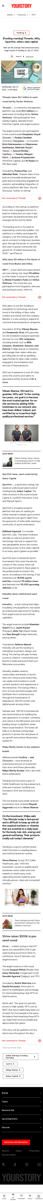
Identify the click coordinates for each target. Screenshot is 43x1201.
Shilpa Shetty (12, 1070)
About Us (5, 1151)
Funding (20, 33)
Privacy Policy (34, 1151)
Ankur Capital (12, 1076)
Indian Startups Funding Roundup (17, 1057)
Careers (19, 1151)
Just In (9, 1064)
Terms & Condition (9, 1155)
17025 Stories (29, 56)
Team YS (18, 56)
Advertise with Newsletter (16, 1142)
